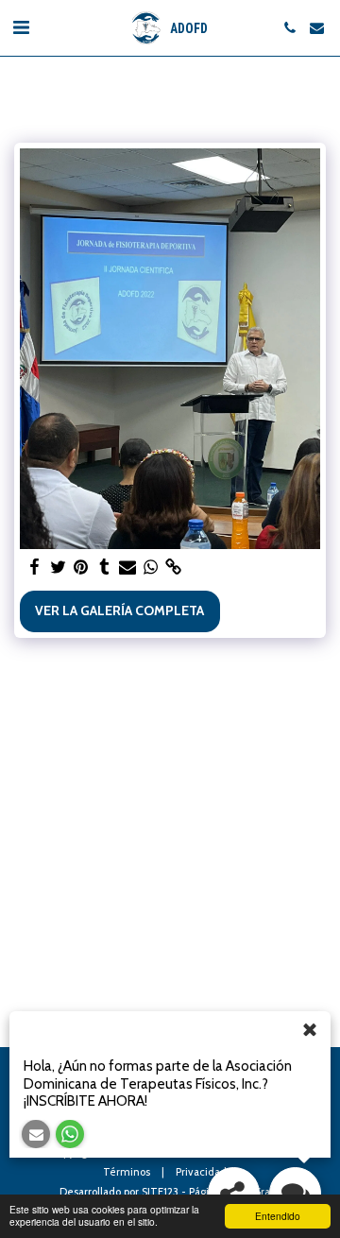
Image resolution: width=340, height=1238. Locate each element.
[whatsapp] (151, 567)
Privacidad (201, 1171)
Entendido (277, 1216)
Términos (126, 1171)
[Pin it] (81, 567)
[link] (173, 567)
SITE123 (160, 1191)
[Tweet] (58, 567)
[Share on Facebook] (34, 567)
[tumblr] (104, 567)
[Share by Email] (127, 567)
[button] (21, 27)
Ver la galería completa (119, 610)
